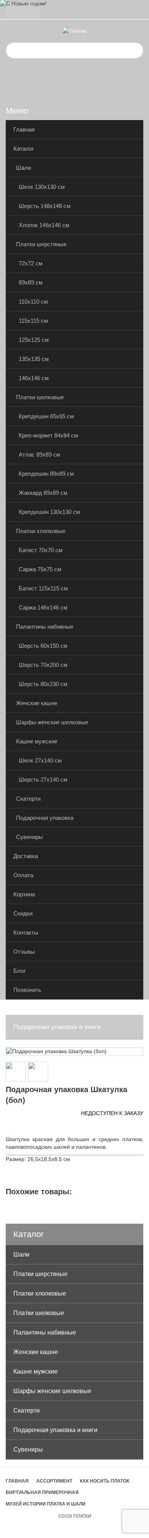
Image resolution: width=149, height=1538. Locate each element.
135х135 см (34, 359)
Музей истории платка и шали (46, 1504)
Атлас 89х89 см (39, 454)
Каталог (23, 148)
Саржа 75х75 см (40, 569)
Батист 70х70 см (40, 550)
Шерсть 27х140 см (43, 779)
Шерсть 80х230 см (43, 684)
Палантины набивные (44, 626)
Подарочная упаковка (44, 818)
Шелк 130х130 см (42, 187)
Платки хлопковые (40, 531)
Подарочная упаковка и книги (57, 1027)
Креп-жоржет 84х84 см (48, 435)
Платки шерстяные (41, 244)
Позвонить (27, 990)
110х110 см (33, 301)
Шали (23, 167)
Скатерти (28, 798)
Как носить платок (104, 1481)
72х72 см (30, 263)
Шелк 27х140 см (40, 760)
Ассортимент (54, 1481)
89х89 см (30, 282)
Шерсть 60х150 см (43, 645)
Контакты (25, 932)
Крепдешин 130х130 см (49, 512)
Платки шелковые (40, 397)
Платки (82, 1516)
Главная (24, 129)
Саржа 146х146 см (43, 607)
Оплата (23, 875)
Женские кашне (36, 703)
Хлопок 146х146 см (44, 225)
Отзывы (24, 951)
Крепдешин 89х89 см (46, 473)
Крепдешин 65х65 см (46, 416)
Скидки (22, 913)
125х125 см (34, 340)
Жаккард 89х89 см (43, 492)
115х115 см (33, 320)
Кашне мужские (36, 741)
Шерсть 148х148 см (44, 206)
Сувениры (29, 837)
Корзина (24, 894)
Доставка (25, 856)
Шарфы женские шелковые (52, 722)
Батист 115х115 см (43, 588)
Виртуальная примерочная (42, 1492)
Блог (19, 970)
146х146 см (34, 378)
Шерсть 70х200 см (43, 665)
